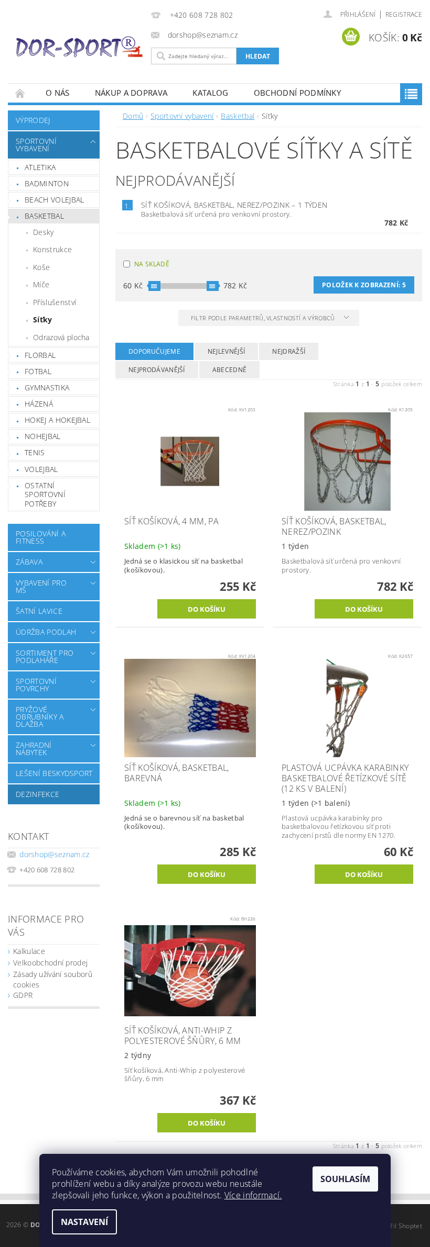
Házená (39, 404)
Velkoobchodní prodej (50, 963)
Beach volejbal (54, 200)
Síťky (42, 319)
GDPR (23, 995)
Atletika (40, 167)
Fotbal (38, 371)
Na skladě (151, 264)
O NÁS (58, 92)
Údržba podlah (46, 632)
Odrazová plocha (61, 337)
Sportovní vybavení (36, 144)
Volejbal (41, 469)
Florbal (40, 355)
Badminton (47, 183)
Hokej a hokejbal (57, 420)
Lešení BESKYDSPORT (54, 773)
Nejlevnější (226, 351)
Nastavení (84, 1222)
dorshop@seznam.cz (54, 854)
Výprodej (33, 120)
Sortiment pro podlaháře (44, 656)
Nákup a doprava (131, 92)
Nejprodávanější (156, 369)
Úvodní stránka (20, 93)
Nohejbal (43, 436)
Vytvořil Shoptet (398, 1225)
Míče (41, 284)
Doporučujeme (154, 351)
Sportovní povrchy (36, 684)
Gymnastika (47, 387)
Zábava (29, 562)
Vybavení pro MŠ (41, 586)
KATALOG (210, 92)
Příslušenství (54, 302)
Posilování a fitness (41, 537)
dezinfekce (37, 794)
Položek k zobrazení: (364, 284)
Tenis (35, 452)
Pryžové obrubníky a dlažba (40, 716)
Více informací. (253, 1195)
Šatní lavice (39, 611)
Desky (43, 232)
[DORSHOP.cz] (79, 47)
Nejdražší (288, 351)
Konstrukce (52, 249)
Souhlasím (345, 1179)
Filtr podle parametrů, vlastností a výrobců (264, 318)
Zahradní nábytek (34, 748)
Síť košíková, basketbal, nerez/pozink (234, 205)
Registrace (403, 14)
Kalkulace (29, 951)
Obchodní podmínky (297, 92)
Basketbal (44, 216)
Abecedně (229, 369)
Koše (41, 267)
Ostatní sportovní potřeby (45, 494)
